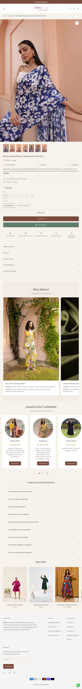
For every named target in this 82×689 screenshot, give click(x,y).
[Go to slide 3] (42, 473)
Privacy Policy (52, 627)
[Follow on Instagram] (9, 673)
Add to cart (41, 213)
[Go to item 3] (19, 148)
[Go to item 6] (38, 148)
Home (5, 16)
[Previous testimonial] (35, 473)
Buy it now (41, 219)
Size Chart (70, 627)
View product (15, 463)
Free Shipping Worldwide (41, 2)
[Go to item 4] (25, 148)
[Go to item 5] (31, 148)
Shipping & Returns (54, 622)
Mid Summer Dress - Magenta (14, 605)
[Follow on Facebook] (4, 673)
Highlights (11, 16)
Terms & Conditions (54, 631)
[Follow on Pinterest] (15, 673)
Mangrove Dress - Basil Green (41, 605)
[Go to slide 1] (39, 473)
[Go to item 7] (44, 148)
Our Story (70, 622)
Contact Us (70, 631)
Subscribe (8, 666)
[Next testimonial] (47, 473)
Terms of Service (53, 635)
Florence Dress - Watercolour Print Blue (67, 605)
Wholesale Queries (73, 635)
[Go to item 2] (12, 148)
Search (69, 639)
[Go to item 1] (6, 148)
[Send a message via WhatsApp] (78, 685)
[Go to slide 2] (41, 473)
